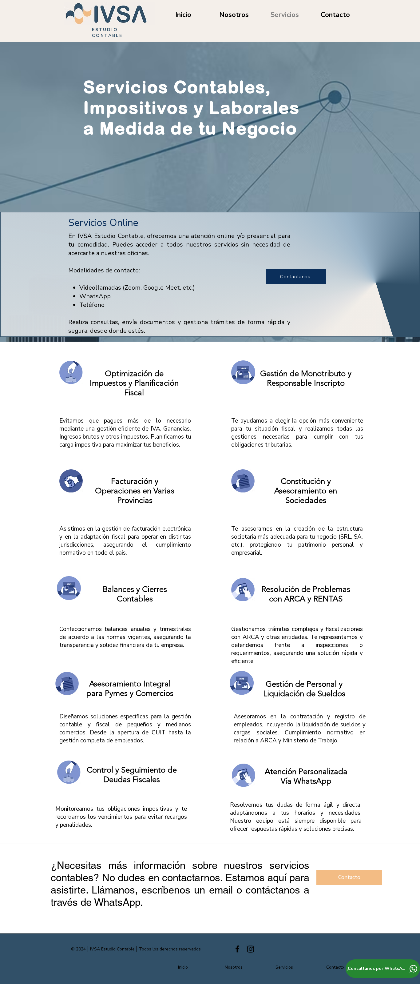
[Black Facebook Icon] (237, 949)
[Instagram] (250, 949)
